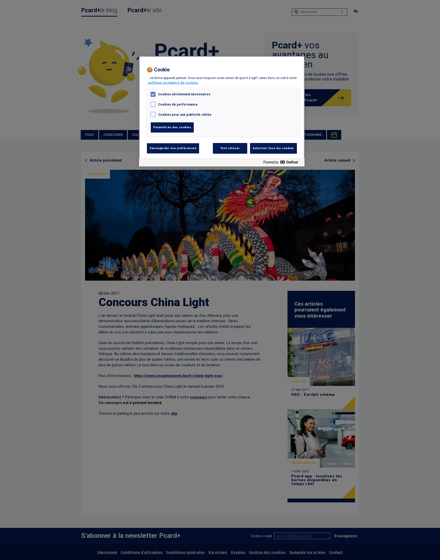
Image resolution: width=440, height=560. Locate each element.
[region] (222, 111)
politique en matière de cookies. (173, 83)
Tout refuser (230, 148)
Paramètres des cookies (172, 127)
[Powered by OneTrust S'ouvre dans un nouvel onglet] (282, 163)
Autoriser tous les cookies (273, 148)
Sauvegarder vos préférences (173, 148)
